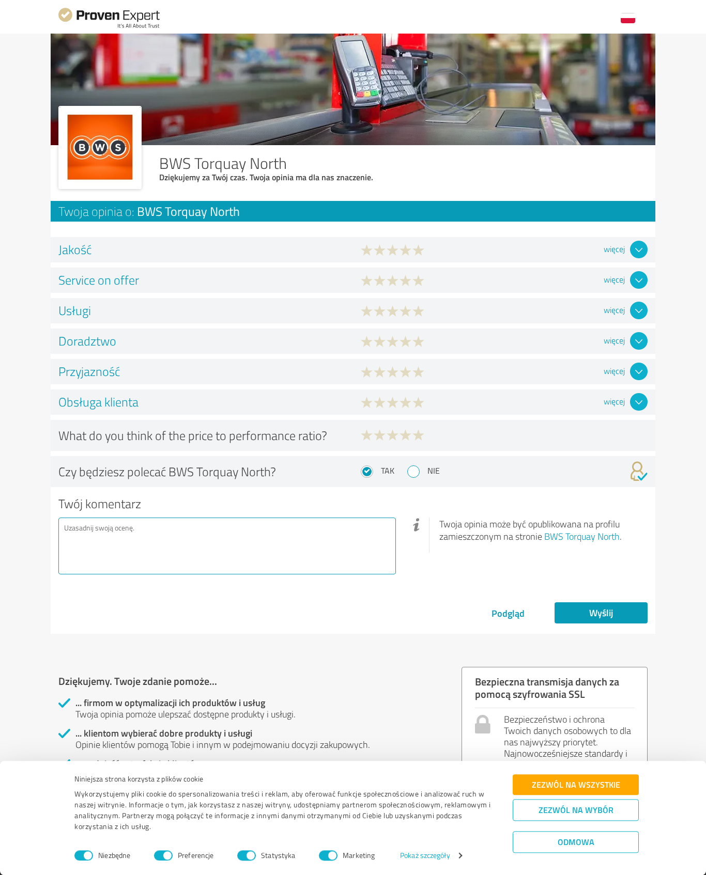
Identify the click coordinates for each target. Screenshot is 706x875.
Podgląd (508, 613)
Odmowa (576, 842)
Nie (433, 470)
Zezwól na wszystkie (576, 784)
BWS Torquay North (582, 536)
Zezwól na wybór (576, 810)
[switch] (163, 855)
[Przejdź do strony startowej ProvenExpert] (109, 27)
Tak (387, 470)
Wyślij (601, 612)
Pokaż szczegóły (425, 856)
